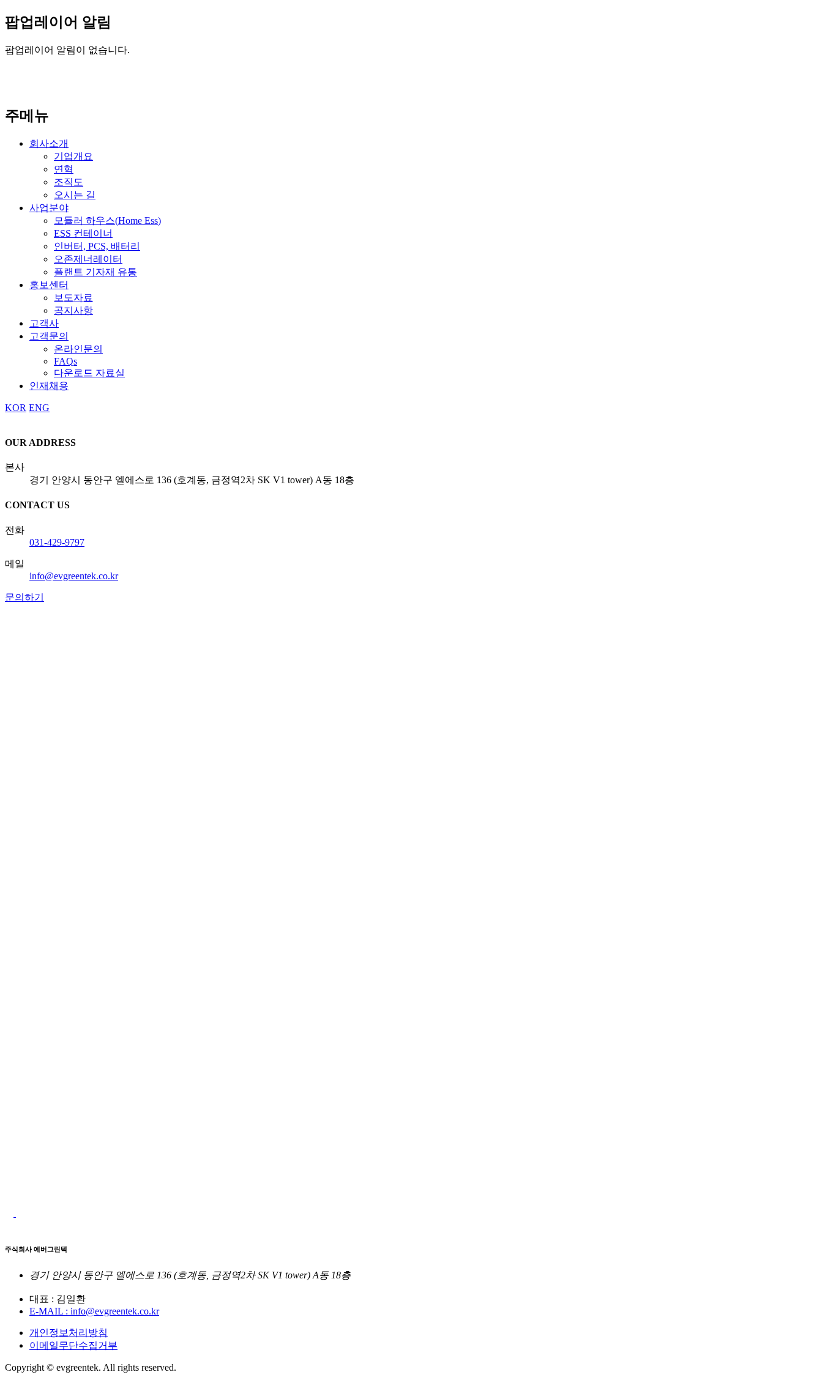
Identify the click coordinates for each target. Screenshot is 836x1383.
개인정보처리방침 (68, 1332)
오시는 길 (74, 195)
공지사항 (73, 310)
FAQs (65, 361)
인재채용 (49, 385)
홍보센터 (49, 285)
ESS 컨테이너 (83, 233)
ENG (39, 407)
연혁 (63, 169)
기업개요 (73, 156)
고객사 (44, 323)
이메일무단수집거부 (73, 1345)
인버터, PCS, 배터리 (97, 246)
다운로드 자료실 (89, 373)
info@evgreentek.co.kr (73, 576)
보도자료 (73, 297)
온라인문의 (78, 349)
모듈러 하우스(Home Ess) (107, 220)
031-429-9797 (56, 542)
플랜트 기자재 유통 (95, 272)
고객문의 (49, 336)
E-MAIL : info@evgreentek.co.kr (94, 1311)
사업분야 (49, 207)
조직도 (68, 182)
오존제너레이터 (88, 259)
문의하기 (24, 597)
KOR (15, 407)
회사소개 (49, 143)
